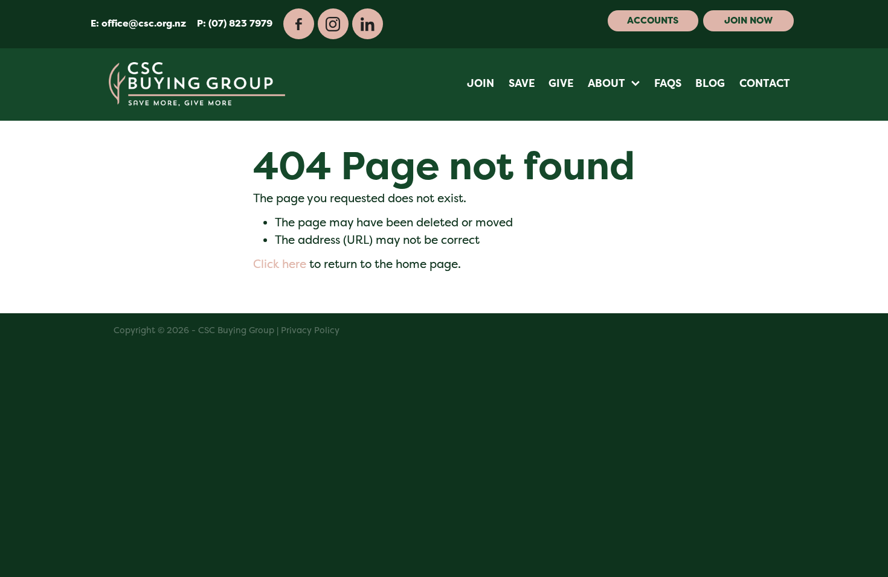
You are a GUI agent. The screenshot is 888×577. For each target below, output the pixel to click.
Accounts (652, 20)
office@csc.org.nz (143, 24)
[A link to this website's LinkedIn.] (367, 23)
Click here (279, 264)
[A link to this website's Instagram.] (333, 23)
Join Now (748, 20)
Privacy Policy (310, 330)
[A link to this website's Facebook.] (298, 23)
